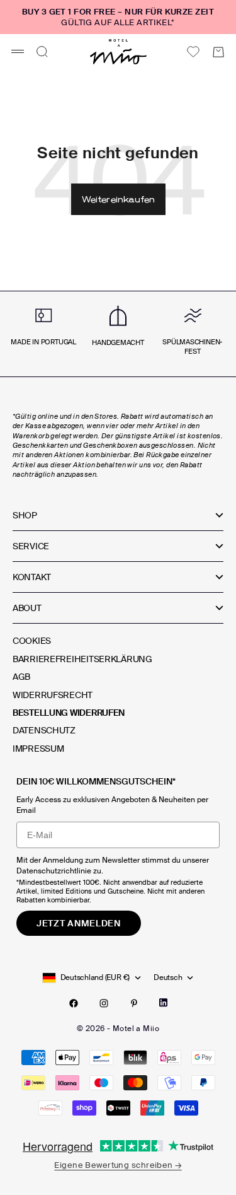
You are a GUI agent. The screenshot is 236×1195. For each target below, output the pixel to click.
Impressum (38, 748)
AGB (21, 676)
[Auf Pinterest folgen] (134, 1003)
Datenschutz (44, 730)
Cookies (32, 640)
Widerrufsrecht (53, 695)
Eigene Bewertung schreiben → (117, 1165)
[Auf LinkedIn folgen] (163, 1002)
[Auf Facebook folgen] (74, 1003)
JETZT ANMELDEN (79, 923)
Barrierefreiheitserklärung (82, 659)
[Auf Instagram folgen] (104, 1003)
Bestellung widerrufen (69, 712)
